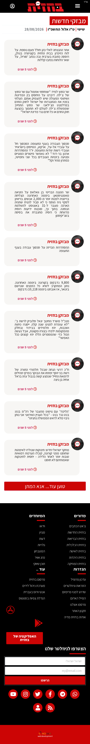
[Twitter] (37, 694)
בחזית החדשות (77, 532)
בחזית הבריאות (76, 538)
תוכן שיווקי (39, 564)
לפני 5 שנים (25, 69)
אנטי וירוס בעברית (34, 592)
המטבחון (39, 551)
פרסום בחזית (37, 579)
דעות (42, 538)
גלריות (41, 545)
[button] (78, 6)
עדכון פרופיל (78, 579)
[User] (37, 707)
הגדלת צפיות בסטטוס (32, 598)
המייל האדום (78, 598)
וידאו (42, 526)
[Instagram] (25, 694)
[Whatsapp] (75, 694)
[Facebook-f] (50, 694)
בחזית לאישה (77, 551)
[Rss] (50, 707)
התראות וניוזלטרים (75, 586)
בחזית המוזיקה (77, 564)
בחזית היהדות (77, 557)
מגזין (42, 532)
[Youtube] (13, 694)
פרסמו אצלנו (78, 604)
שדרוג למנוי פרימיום (74, 592)
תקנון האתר (79, 611)
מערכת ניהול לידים (33, 586)
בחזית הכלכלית (76, 545)
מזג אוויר (40, 557)
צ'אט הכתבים (77, 526)
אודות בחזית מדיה (75, 617)
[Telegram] (62, 694)
